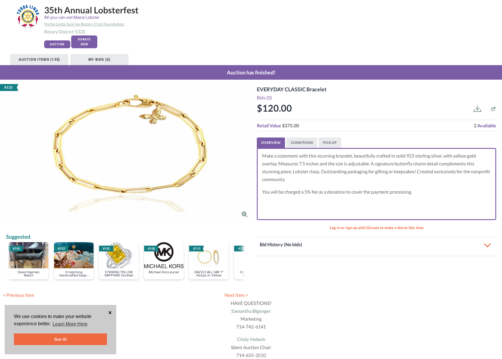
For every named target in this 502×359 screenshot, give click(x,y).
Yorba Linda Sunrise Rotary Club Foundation (84, 24)
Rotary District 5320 (64, 31)
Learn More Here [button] (70, 324)
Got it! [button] (60, 339)
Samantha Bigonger (251, 311)
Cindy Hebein (251, 339)
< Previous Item (18, 295)
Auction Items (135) (39, 60)
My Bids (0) (99, 60)
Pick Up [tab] (330, 142)
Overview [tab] (271, 142)
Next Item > (236, 295)
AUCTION (57, 44)
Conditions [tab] (302, 142)
